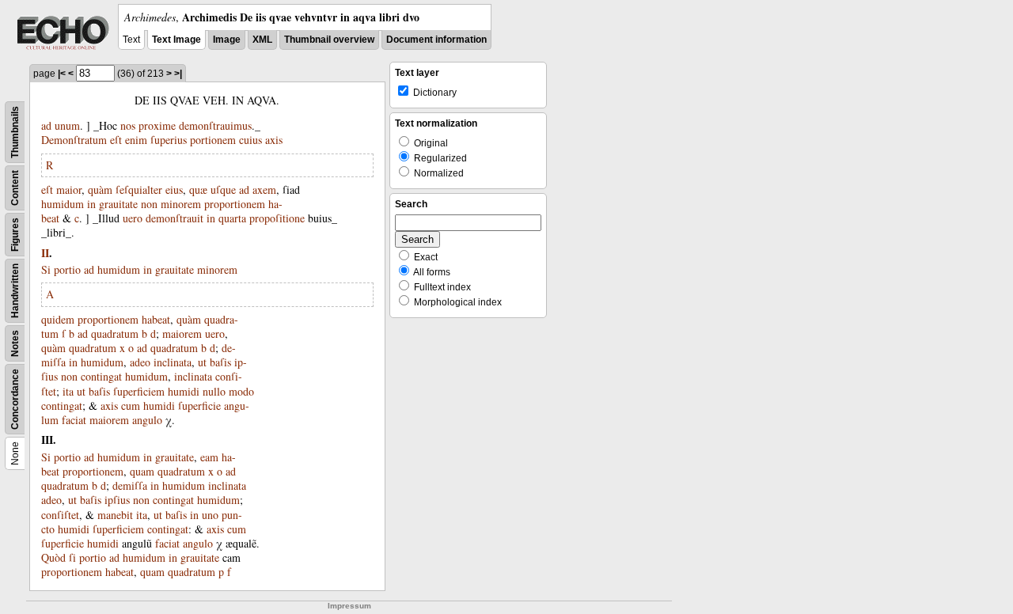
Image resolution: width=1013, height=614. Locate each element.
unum (67, 125)
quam (142, 471)
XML (262, 39)
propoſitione (277, 218)
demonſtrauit (174, 218)
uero (132, 218)
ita (68, 391)
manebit (115, 514)
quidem (57, 319)
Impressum (349, 605)
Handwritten (15, 290)
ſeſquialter (139, 189)
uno (210, 514)
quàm (100, 189)
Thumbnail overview (329, 39)
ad (46, 125)
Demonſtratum (74, 139)
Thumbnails (15, 132)
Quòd (53, 557)
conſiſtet (60, 514)
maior (69, 189)
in (91, 203)
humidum (62, 203)
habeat (156, 319)
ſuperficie (199, 405)
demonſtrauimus (215, 125)
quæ (198, 189)
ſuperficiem (139, 391)
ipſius (117, 499)
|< (62, 73)
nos (127, 125)
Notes (15, 343)
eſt (116, 139)
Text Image (176, 39)
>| (178, 73)
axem (264, 189)
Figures (15, 235)
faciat (74, 419)
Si (46, 269)
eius (174, 189)
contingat (101, 376)
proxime (157, 125)
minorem (181, 203)
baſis (220, 362)
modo (241, 391)
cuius (250, 139)
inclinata (173, 362)
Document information (436, 39)
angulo (147, 419)
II (45, 252)
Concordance (15, 399)
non (149, 203)
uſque (223, 189)
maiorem (182, 333)
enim (136, 139)
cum (130, 405)
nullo (214, 391)
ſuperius (168, 139)
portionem (213, 139)
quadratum (114, 333)
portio (67, 269)
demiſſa (129, 485)
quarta (232, 218)
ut (202, 362)
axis (274, 139)
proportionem (234, 203)
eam (209, 456)
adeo (140, 362)
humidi (183, 391)
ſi (72, 557)
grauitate (118, 203)
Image (227, 39)
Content (15, 188)
